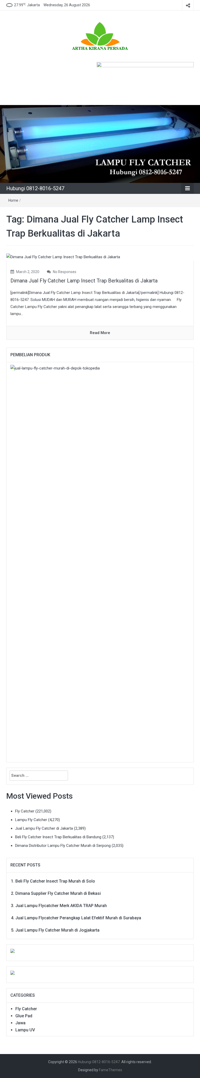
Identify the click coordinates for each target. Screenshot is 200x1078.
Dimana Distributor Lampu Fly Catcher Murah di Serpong (63, 845)
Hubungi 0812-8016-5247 (35, 188)
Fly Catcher (24, 811)
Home (13, 200)
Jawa (20, 1022)
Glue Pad (23, 1015)
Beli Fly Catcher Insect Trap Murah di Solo (55, 881)
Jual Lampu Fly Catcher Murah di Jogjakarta (57, 930)
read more (100, 332)
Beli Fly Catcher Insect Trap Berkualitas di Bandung (58, 837)
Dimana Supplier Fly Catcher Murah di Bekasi (58, 893)
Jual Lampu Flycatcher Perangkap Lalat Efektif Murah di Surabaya (78, 917)
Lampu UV (25, 1029)
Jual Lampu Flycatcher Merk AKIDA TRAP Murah (61, 905)
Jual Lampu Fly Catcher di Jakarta (44, 828)
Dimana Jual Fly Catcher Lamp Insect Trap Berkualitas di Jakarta (84, 281)
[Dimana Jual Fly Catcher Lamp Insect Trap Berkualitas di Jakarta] (63, 257)
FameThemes (110, 1070)
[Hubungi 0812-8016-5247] (100, 143)
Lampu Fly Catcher (31, 819)
